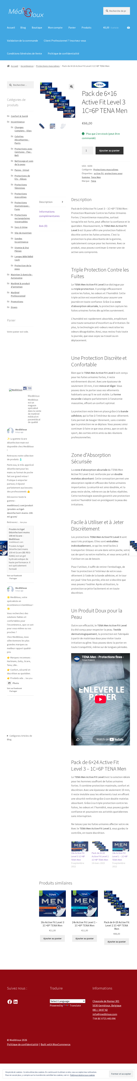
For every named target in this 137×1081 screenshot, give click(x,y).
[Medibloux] (17, 390)
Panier (72, 27)
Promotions (17, 301)
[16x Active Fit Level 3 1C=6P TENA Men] (79, 846)
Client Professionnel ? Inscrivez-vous (65, 40)
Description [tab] (45, 202)
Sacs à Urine (21, 227)
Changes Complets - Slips (23, 129)
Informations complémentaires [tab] (49, 214)
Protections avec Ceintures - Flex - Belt (23, 152)
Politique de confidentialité (63, 53)
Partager (13, 578)
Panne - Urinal (22, 170)
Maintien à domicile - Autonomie (22, 276)
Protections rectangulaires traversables (22, 218)
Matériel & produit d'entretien (20, 285)
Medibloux (21, 429)
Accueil (11, 27)
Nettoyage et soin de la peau (24, 162)
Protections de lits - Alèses (22, 177)
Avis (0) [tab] (43, 225)
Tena (93, 180)
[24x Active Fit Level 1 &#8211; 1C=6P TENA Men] (120, 846)
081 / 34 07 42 (100, 1009)
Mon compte (55, 27)
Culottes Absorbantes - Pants (22, 140)
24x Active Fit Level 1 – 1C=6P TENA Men (120, 856)
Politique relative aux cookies (82, 1075)
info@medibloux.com (105, 1014)
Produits (86, 27)
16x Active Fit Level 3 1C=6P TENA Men (78, 856)
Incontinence (27, 66)
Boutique (37, 27)
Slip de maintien (23, 232)
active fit (99, 173)
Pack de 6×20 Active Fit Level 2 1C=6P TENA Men (100, 856)
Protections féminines (21, 186)
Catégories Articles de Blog (19, 737)
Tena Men (96, 177)
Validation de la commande (22, 40)
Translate (75, 1005)
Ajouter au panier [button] (52, 938)
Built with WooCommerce (55, 1044)
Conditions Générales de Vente (24, 53)
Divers (14, 307)
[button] (71, 86)
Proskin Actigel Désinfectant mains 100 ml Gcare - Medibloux (19, 534)
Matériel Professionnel (18, 294)
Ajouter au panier (109, 150)
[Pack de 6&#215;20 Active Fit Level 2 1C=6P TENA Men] (100, 846)
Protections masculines (48, 66)
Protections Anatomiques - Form (22, 206)
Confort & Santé (19, 116)
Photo (16, 683)
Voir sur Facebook (14, 575)
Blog (23, 27)
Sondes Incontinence (21, 240)
